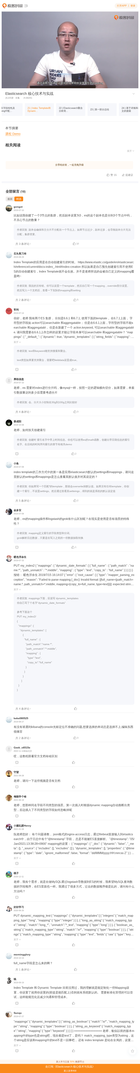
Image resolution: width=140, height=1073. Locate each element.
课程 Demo (12, 134)
